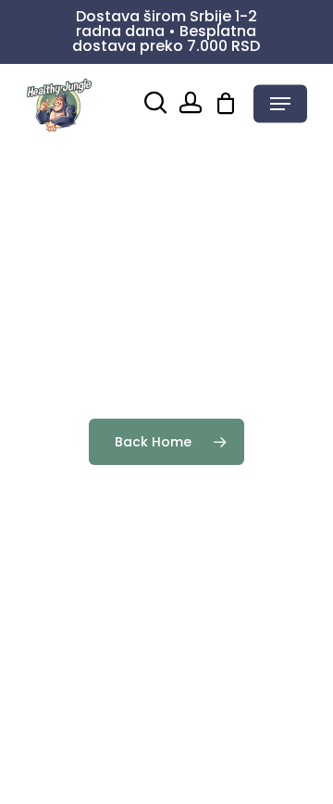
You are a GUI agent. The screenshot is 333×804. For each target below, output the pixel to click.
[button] (280, 103)
